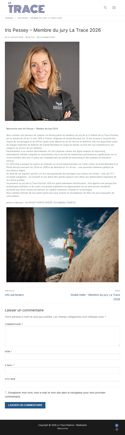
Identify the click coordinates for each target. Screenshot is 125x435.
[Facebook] (116, 425)
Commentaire (14, 324)
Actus (31, 37)
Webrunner (62, 428)
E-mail (9, 365)
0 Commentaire (47, 37)
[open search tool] (105, 7)
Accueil (9, 18)
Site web (10, 379)
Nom (8, 351)
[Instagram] (116, 429)
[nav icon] (114, 7)
